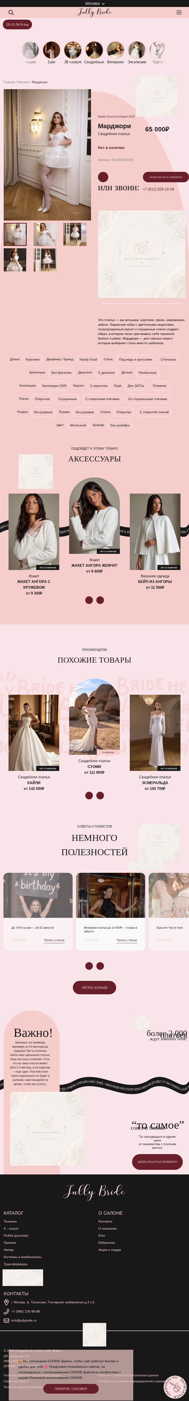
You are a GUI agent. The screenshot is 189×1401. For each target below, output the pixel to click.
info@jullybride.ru (24, 1320)
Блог (101, 1235)
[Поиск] (11, 12)
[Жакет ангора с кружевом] (34, 532)
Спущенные (68, 399)
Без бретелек (61, 372)
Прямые (10, 1242)
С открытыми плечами (102, 399)
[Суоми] (94, 717)
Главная (9, 82)
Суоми (94, 767)
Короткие (33, 359)
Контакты (105, 1221)
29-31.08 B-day (17, 24)
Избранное (106, 1242)
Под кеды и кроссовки (135, 359)
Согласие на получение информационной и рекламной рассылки (140, 1381)
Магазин (23, 82)
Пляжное (159, 386)
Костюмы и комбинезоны (22, 1257)
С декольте (106, 372)
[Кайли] (34, 733)
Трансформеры (15, 1264)
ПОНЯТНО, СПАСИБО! (71, 1389)
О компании (107, 1228)
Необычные (148, 372)
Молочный (78, 425)
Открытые (42, 399)
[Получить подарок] (23, 1277)
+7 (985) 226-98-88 (25, 1311)
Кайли (34, 783)
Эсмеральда (155, 783)
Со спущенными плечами (147, 399)
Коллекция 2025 (124, 116)
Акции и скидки (109, 1250)
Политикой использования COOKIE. (56, 1378)
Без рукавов (85, 412)
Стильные (168, 359)
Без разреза (43, 412)
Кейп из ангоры (155, 582)
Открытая (124, 412)
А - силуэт (11, 1228)
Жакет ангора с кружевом (33, 584)
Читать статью (54, 940)
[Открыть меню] (180, 12)
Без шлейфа (119, 425)
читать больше (95, 987)
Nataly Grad (105, 116)
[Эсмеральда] (155, 733)
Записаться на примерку (166, 177)
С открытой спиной (154, 412)
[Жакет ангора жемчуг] (94, 515)
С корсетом (98, 386)
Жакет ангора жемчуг (94, 565)
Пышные (10, 1221)
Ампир (9, 1250)
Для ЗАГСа (136, 386)
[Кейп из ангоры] (155, 532)
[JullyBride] (94, 12)
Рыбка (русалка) (16, 1235)
